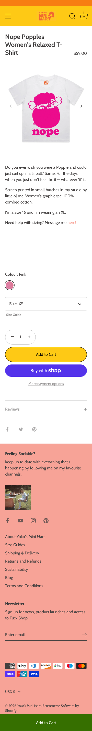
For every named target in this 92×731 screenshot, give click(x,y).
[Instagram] (33, 520)
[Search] (72, 17)
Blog (9, 577)
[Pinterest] (46, 520)
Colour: (15, 274)
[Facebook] (7, 520)
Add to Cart (46, 722)
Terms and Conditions (24, 585)
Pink (9, 285)
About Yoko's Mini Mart (25, 536)
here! (71, 222)
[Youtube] (20, 520)
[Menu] (8, 16)
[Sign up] (84, 635)
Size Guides (15, 544)
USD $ (10, 692)
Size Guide (13, 315)
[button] (10, 106)
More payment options (46, 383)
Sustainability (16, 569)
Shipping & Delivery (22, 553)
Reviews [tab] (12, 409)
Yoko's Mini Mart (29, 706)
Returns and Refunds (23, 561)
